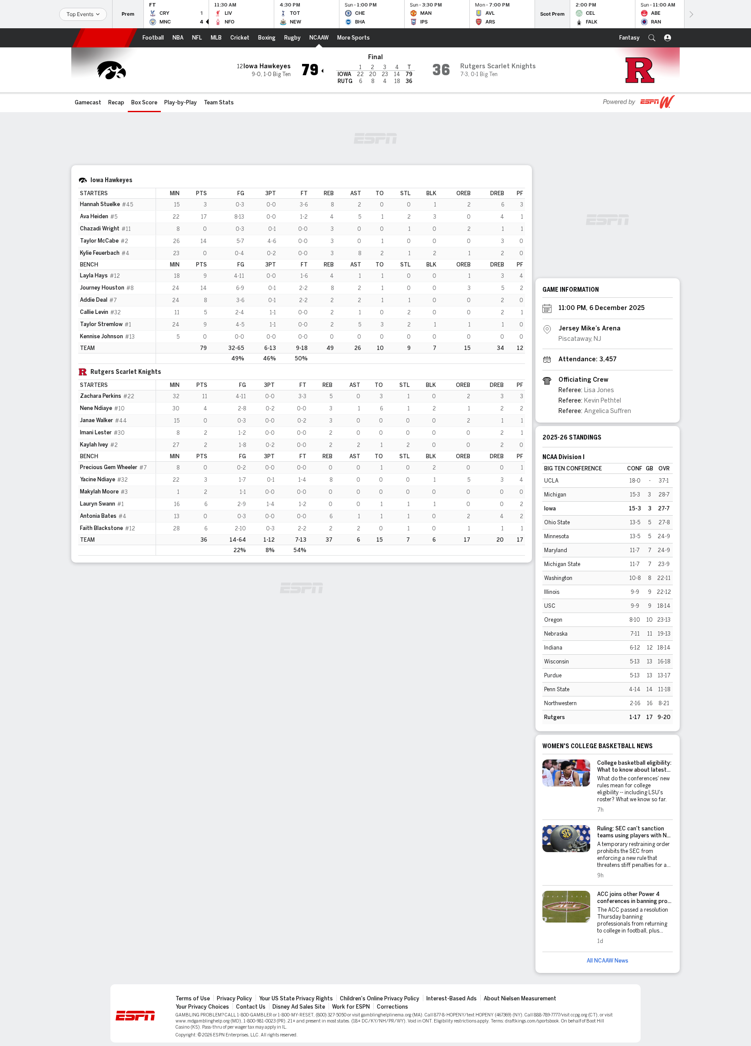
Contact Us (251, 1007)
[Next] (690, 14)
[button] (651, 37)
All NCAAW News (607, 961)
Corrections (392, 1007)
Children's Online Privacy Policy (379, 999)
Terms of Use (193, 999)
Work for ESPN (351, 1007)
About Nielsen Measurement (520, 999)
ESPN (105, 37)
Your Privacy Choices (202, 1007)
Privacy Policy (234, 999)
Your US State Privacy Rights (296, 999)
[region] (340, 276)
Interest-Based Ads (451, 999)
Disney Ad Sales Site (298, 1007)
